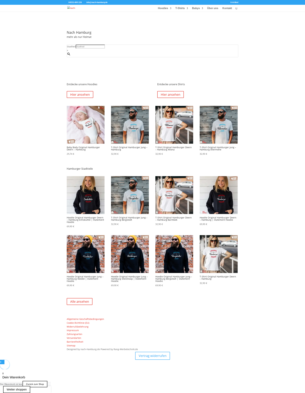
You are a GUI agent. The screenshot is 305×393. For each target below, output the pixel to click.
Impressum (73, 330)
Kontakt (227, 8)
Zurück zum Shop (35, 384)
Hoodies (163, 8)
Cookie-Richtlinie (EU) (78, 322)
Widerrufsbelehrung (77, 326)
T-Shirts (180, 8)
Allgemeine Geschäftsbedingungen (85, 319)
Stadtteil (71, 46)
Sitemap (71, 345)
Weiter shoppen (17, 389)
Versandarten (74, 337)
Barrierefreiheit (75, 341)
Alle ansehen (79, 301)
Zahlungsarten (74, 334)
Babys (196, 8)
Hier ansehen (80, 94)
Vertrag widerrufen (152, 356)
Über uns (212, 8)
